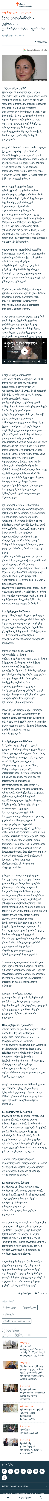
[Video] (8, 1497)
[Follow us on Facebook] (4, 1471)
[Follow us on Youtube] (16, 1471)
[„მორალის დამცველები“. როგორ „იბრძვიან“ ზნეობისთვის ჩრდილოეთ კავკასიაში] (10, 1345)
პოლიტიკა (25, 1342)
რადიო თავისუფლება (19, 346)
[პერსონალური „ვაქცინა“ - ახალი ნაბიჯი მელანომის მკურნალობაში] (10, 1408)
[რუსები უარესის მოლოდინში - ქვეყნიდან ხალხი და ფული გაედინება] (10, 1388)
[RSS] (42, 1471)
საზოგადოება (26, 1406)
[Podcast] (4, 1477)
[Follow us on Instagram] (29, 1471)
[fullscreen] (44, 361)
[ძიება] (41, 1497)
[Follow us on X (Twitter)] (10, 1471)
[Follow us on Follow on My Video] (23, 1471)
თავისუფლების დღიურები (17, 12)
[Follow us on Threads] (35, 1471)
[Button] (41, 42)
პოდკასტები (24, 1497)
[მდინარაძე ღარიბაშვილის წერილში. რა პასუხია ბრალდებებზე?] (10, 1442)
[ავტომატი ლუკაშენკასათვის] (10, 1428)
